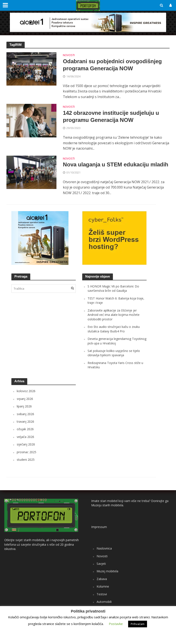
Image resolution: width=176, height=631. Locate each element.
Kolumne (103, 586)
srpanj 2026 (25, 399)
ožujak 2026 (25, 429)
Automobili (104, 602)
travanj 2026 (25, 421)
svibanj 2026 (25, 414)
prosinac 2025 (26, 452)
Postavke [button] (116, 624)
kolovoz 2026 (26, 391)
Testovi (102, 594)
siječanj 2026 (26, 444)
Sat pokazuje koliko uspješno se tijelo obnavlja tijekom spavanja (114, 353)
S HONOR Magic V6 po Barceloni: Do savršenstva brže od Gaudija (113, 288)
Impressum (99, 527)
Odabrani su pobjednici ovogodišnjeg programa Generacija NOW (112, 65)
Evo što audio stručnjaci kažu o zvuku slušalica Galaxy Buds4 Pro (114, 329)
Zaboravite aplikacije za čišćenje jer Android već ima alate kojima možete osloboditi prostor (114, 314)
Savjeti (101, 564)
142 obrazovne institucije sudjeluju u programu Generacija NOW (111, 116)
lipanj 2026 (24, 406)
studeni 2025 (26, 460)
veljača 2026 (25, 437)
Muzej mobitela (107, 571)
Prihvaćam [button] (137, 624)
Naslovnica (104, 548)
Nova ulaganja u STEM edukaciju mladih (115, 164)
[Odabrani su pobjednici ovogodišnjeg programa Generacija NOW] (31, 68)
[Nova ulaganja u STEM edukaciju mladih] (31, 172)
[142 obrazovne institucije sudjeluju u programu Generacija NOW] (31, 120)
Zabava (102, 579)
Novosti (69, 55)
